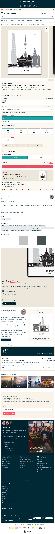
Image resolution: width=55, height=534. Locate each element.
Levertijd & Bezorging (9, 448)
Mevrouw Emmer (8, 83)
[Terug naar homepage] (8, 13)
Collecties (12, 20)
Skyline (38, 228)
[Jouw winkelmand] (52, 13)
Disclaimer (23, 524)
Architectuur (42, 225)
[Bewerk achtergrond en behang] (47, 30)
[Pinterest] (9, 508)
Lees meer (12, 201)
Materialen (29, 20)
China (36, 225)
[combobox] (24, 16)
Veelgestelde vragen (9, 442)
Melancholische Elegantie (24, 230)
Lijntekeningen (5, 230)
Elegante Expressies (36, 230)
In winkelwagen (28, 166)
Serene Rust (13, 230)
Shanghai (31, 225)
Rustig (3, 219)
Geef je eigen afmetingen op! (14, 112)
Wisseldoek (7, 121)
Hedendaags (31, 228)
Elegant (8, 219)
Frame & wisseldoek (9, 118)
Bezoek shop (4, 201)
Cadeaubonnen (7, 452)
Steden (3, 225)
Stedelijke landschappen (21, 225)
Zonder (15, 157)
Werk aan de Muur (8, 484)
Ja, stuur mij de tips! (9, 413)
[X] (14, 508)
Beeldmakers (21, 20)
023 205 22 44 (21, 436)
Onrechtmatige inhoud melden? (32, 524)
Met (41, 157)
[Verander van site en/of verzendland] (53, 9)
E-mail (15, 438)
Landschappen (10, 225)
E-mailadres (6, 406)
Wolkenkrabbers (5, 228)
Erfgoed (43, 228)
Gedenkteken (50, 228)
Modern (19, 228)
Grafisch (25, 228)
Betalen (6, 446)
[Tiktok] (16, 508)
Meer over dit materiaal (48, 98)
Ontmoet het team (35, 451)
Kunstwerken (4, 20)
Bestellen (6, 444)
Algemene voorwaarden (15, 524)
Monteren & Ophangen (9, 450)
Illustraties (13, 228)
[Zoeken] (52, 17)
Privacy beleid (42, 524)
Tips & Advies (38, 20)
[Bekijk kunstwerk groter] (47, 28)
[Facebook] (12, 508)
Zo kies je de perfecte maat (47, 106)
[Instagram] (7, 508)
